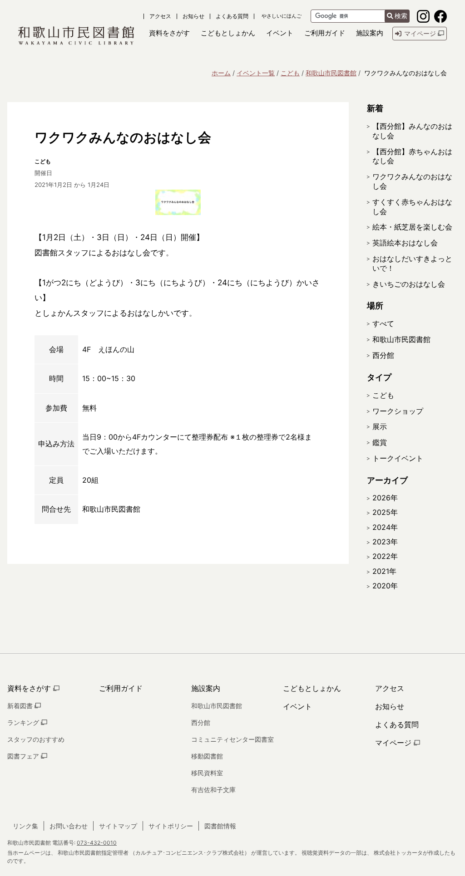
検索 (401, 16)
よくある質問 (232, 16)
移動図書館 (207, 756)
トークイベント (397, 458)
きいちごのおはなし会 (408, 284)
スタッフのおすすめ (35, 739)
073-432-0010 (97, 842)
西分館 (383, 355)
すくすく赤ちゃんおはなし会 (412, 206)
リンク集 (25, 826)
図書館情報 (220, 826)
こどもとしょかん (312, 688)
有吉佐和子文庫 (213, 789)
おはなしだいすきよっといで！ (412, 263)
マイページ (394, 742)
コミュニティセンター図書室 (232, 739)
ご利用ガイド (121, 688)
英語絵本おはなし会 (405, 242)
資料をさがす (30, 688)
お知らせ (193, 16)
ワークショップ (397, 411)
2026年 (385, 498)
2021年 (384, 571)
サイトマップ (118, 826)
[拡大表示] (178, 202)
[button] (169, 33)
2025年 (385, 512)
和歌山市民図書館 (331, 73)
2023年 (385, 542)
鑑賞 (379, 442)
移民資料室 (207, 773)
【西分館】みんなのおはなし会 (412, 131)
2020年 (385, 586)
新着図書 (21, 706)
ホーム (221, 73)
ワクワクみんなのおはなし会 (412, 181)
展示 (379, 426)
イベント (297, 706)
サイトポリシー (170, 826)
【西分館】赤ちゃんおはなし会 (412, 156)
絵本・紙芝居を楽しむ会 (412, 226)
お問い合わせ (68, 826)
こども (290, 73)
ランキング (24, 722)
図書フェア (24, 756)
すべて (383, 323)
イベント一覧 (256, 73)
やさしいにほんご (282, 16)
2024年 (385, 527)
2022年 (385, 556)
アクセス (160, 16)
